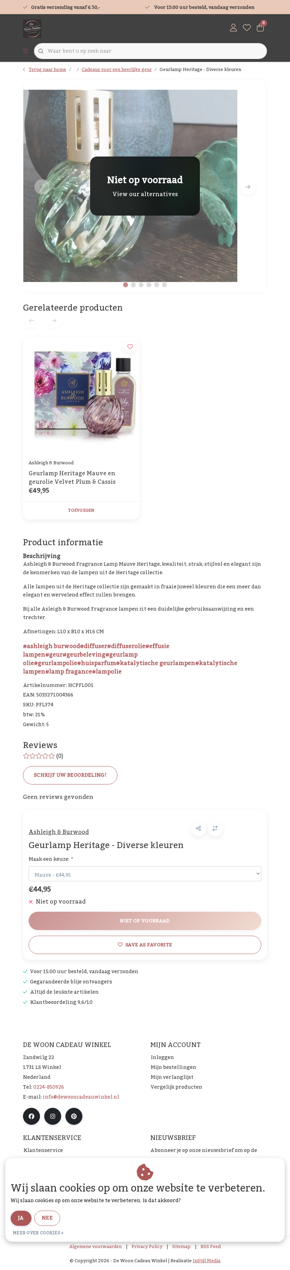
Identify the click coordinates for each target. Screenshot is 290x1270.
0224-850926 (48, 1087)
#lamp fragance (68, 671)
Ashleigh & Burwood (59, 832)
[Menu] (25, 51)
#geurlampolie (55, 663)
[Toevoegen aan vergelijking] (215, 828)
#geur (54, 654)
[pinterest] (73, 1116)
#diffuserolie (126, 646)
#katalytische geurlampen (155, 663)
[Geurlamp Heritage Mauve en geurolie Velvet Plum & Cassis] (81, 395)
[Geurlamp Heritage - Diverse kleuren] (145, 186)
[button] (198, 828)
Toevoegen (81, 511)
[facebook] (31, 1116)
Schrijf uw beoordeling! (70, 775)
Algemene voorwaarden (95, 1246)
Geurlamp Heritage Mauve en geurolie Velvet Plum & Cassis (72, 477)
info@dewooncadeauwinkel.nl (81, 1097)
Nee (47, 1218)
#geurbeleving (84, 654)
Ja (21, 1218)
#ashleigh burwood (51, 646)
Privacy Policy (147, 1246)
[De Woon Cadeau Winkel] (32, 28)
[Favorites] (247, 28)
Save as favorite (149, 944)
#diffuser (93, 646)
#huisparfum (96, 663)
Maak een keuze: (50, 859)
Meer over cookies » (38, 1232)
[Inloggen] (233, 28)
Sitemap (181, 1246)
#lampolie (107, 671)
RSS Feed (211, 1246)
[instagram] (52, 1116)
